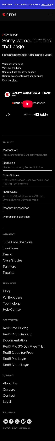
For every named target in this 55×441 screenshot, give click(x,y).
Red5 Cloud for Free (18, 353)
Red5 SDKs (24, 195)
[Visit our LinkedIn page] (5, 420)
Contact (9, 396)
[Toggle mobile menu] (50, 15)
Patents (9, 273)
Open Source (26, 179)
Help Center (12, 310)
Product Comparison (16, 208)
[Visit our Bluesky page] (23, 420)
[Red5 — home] (9, 15)
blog (14, 80)
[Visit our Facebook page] (11, 420)
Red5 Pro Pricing (15, 328)
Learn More (46, 4)
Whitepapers (12, 297)
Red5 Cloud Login (16, 365)
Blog (6, 291)
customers (23, 76)
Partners (9, 267)
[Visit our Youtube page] (29, 420)
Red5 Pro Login (14, 359)
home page (17, 64)
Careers (9, 390)
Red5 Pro (23, 165)
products (16, 68)
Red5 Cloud (25, 152)
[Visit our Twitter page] (17, 420)
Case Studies (12, 260)
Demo (7, 254)
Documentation (15, 340)
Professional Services (16, 216)
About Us (10, 383)
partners (38, 76)
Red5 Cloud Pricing (17, 334)
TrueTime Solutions (18, 242)
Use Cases (10, 248)
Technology (12, 304)
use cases (18, 72)
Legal (7, 402)
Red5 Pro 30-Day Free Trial (23, 346)
